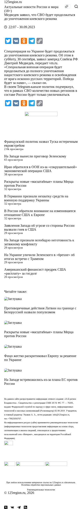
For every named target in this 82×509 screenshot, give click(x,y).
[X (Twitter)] (5, 507)
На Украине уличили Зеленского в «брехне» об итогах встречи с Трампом (39, 257)
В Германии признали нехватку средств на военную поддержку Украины (36, 198)
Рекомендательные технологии (41, 489)
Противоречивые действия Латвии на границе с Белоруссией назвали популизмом (40, 310)
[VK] (12, 507)
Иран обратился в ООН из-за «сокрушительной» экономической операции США (40, 169)
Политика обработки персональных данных (41, 485)
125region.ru (13, 2)
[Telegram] (19, 507)
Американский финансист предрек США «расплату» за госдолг (35, 271)
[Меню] (67, 6)
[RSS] (25, 507)
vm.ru (53, 63)
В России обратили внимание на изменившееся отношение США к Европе (39, 213)
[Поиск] (76, 6)
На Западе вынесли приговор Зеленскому (35, 156)
